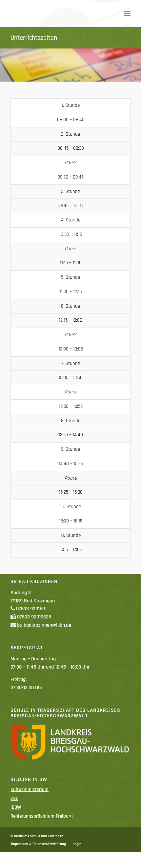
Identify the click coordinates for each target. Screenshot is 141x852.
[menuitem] (127, 13)
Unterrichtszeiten (33, 37)
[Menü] (127, 13)
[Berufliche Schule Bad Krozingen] (58, 13)
